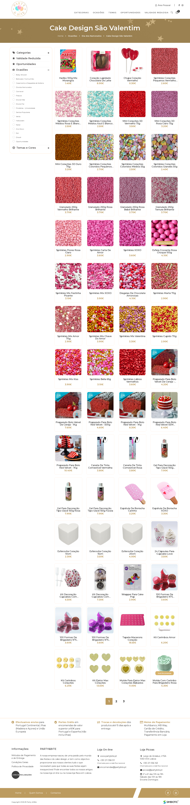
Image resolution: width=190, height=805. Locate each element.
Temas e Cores (26, 147)
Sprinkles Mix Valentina (132, 336)
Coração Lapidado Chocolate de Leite (100, 79)
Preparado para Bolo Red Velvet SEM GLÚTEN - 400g (164, 423)
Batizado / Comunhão (25, 79)
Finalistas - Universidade (25, 108)
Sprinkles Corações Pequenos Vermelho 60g (164, 79)
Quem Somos (36, 793)
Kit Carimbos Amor (164, 637)
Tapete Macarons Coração (132, 638)
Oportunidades (130, 12)
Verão (18, 116)
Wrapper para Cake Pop (132, 595)
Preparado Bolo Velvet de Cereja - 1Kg (68, 423)
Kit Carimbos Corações (68, 681)
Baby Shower (21, 75)
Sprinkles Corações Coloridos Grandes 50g (164, 165)
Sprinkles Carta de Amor (100, 251)
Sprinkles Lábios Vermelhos (132, 380)
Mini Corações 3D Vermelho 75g (132, 122)
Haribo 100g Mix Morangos (68, 79)
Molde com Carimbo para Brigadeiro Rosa (165, 681)
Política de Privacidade (23, 766)
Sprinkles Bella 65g (100, 379)
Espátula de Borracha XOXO (164, 509)
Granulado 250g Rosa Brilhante (100, 208)
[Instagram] (182, 5)
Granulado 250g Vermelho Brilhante (68, 208)
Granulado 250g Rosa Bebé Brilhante (132, 208)
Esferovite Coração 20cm (132, 552)
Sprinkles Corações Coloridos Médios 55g (132, 165)
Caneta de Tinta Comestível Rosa (132, 466)
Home (60, 36)
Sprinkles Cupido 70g (164, 336)
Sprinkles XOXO (132, 250)
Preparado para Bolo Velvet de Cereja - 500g (164, 380)
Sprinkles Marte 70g (164, 293)
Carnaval (19, 91)
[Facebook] (179, 5)
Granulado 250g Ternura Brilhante (164, 208)
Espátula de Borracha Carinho (132, 509)
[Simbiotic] (170, 802)
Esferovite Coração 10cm (68, 552)
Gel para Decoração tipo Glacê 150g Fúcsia (100, 509)
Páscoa (19, 96)
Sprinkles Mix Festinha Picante (68, 294)
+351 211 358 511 (107, 760)
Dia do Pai (20, 104)
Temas (112, 12)
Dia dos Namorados (92, 36)
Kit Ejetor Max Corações (100, 681)
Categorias (81, 12)
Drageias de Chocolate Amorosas (132, 294)
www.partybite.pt (108, 756)
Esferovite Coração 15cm (100, 552)
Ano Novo (20, 129)
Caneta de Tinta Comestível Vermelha (100, 466)
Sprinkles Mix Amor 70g (68, 337)
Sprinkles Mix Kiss (68, 379)
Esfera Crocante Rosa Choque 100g (164, 251)
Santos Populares (23, 112)
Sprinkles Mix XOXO (100, 293)
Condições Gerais (20, 762)
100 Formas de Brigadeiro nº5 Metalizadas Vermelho (164, 595)
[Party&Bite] (19, 9)
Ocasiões (98, 12)
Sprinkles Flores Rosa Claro (68, 251)
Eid (17, 133)
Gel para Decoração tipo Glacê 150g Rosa (68, 509)
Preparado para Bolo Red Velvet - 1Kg (132, 423)
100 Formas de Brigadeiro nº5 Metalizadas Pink (100, 638)
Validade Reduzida (156, 12)
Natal (18, 125)
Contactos (56, 793)
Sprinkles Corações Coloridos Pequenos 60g (100, 165)
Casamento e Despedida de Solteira (30, 83)
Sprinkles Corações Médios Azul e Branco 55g (100, 122)
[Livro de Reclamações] (22, 774)
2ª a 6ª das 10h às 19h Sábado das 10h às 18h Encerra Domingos (151, 777)
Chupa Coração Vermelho (132, 79)
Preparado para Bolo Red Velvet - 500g (100, 423)
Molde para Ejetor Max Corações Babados (132, 681)
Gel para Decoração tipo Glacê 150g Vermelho (164, 466)
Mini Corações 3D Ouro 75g (68, 165)
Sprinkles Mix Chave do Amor (100, 337)
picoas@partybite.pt (152, 770)
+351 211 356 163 (150, 763)
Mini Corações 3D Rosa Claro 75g (164, 122)
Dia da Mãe (20, 100)
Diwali (18, 137)
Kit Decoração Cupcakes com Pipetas (68, 595)
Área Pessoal (164, 5)
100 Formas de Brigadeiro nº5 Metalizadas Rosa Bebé (68, 638)
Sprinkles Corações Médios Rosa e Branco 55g (68, 122)
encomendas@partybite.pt (113, 767)
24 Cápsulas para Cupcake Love (164, 552)
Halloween (20, 121)
